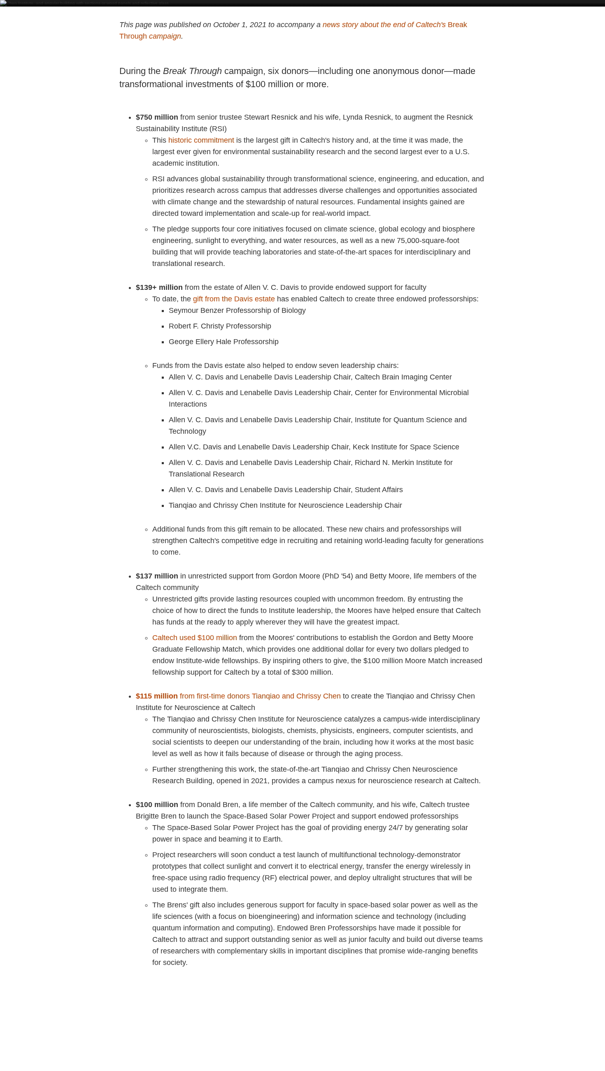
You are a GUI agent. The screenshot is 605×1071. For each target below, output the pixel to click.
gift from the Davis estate (234, 299)
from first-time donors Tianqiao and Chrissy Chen (238, 696)
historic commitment (201, 140)
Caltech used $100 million (194, 638)
